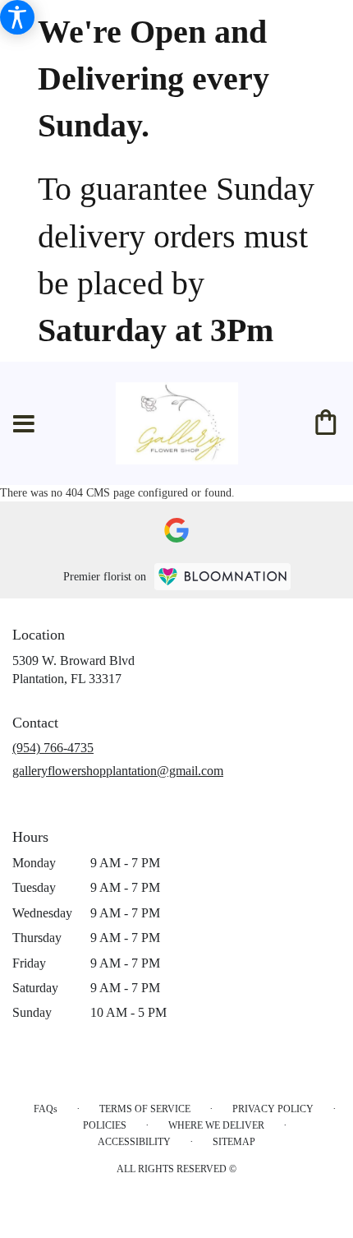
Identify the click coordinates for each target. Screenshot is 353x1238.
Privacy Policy (273, 1109)
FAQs (45, 1109)
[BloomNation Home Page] (222, 576)
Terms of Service (144, 1109)
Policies (104, 1125)
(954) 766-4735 (53, 748)
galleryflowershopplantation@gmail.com (117, 771)
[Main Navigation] (24, 424)
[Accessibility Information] (17, 17)
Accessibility (134, 1142)
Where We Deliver (216, 1125)
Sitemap (234, 1142)
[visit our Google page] (176, 530)
